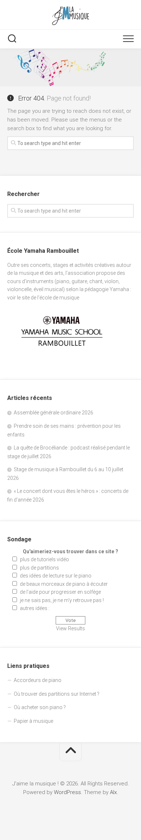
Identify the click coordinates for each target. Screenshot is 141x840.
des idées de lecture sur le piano (55, 576)
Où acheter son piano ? (40, 707)
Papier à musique (33, 721)
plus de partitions (39, 568)
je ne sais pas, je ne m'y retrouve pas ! (62, 600)
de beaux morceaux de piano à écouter (64, 584)
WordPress (67, 792)
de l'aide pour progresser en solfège (60, 592)
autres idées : (35, 608)
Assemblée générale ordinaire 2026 (53, 412)
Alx (113, 792)
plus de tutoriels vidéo (44, 559)
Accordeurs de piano (37, 680)
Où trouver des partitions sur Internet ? (56, 694)
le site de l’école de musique (48, 297)
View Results (70, 628)
